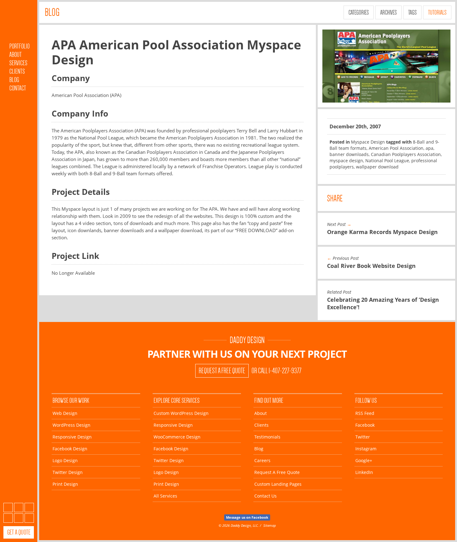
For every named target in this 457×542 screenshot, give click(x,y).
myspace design (346, 160)
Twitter (29, 507)
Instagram (8, 518)
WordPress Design (71, 425)
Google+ (18, 518)
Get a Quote (18, 532)
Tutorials (437, 12)
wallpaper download (377, 167)
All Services (165, 496)
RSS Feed (364, 413)
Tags (412, 12)
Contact (17, 88)
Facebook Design (70, 449)
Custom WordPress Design (181, 413)
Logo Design (65, 460)
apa (429, 148)
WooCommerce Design (177, 437)
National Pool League (387, 160)
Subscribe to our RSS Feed (8, 507)
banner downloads (349, 154)
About (15, 54)
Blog (14, 80)
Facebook (18, 507)
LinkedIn (29, 518)
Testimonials (267, 437)
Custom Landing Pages (278, 484)
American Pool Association (396, 148)
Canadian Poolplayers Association (406, 154)
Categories (359, 12)
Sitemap (269, 525)
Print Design (65, 484)
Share (335, 198)
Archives (388, 12)
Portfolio (19, 46)
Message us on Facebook (247, 517)
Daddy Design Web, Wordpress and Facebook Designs (18, 22)
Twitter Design (68, 472)
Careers (262, 460)
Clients (17, 71)
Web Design (65, 413)
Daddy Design (247, 340)
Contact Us (265, 496)
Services (18, 63)
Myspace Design (368, 142)
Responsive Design (72, 437)
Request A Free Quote (222, 371)
